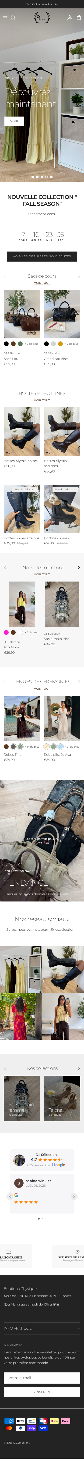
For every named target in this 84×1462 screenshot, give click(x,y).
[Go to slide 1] (39, 1222)
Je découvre (21, 122)
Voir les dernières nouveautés (42, 260)
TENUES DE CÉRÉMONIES (42, 685)
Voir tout (42, 286)
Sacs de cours (42, 279)
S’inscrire (42, 1395)
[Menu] (5, 21)
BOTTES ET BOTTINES (42, 397)
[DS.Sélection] (42, 21)
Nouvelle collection (42, 571)
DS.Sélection (21, 1446)
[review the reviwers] (16, 1198)
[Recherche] (15, 21)
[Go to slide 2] (42, 1222)
